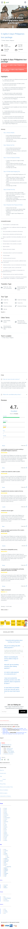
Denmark (5, 813)
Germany (5, 818)
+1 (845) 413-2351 (9, 748)
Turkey (5, 838)
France (5, 820)
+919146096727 (9, 749)
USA (5, 909)
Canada (5, 910)
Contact (4, 779)
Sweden (5, 809)
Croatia (5, 824)
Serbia (5, 828)
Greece (5, 830)
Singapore (6, 870)
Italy (5, 822)
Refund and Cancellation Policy (6, 786)
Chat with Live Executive (8, 753)
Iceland (5, 812)
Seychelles (6, 885)
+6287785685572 (11, 752)
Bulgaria (5, 833)
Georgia (5, 837)
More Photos (23, 24)
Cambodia (6, 850)
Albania (5, 832)
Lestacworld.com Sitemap (5, 796)
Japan (5, 849)
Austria (5, 825)
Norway (5, 810)
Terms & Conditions (4, 790)
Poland (5, 816)
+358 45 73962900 (10, 751)
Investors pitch (3, 773)
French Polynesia (7, 898)
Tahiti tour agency (3, 793)
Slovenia (5, 836)
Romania (5, 826)
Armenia (5, 840)
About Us (2, 770)
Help (1, 776)
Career (1, 780)
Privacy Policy (3, 783)
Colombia (6, 911)
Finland (5, 808)
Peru (5, 913)
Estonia (5, 829)
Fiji (4, 896)
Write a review (4, 609)
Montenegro (6, 834)
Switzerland (6, 814)
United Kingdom (7, 817)
